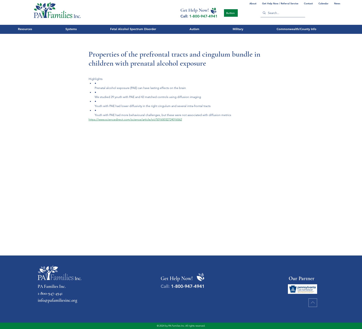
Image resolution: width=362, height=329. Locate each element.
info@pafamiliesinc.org (57, 300)
